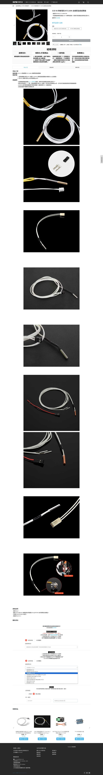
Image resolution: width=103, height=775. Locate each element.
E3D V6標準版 (32, 81)
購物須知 (39, 754)
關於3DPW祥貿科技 (41, 750)
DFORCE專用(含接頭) (75, 28)
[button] (49, 25)
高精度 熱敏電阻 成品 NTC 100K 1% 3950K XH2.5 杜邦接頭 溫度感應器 (24, 732)
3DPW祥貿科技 (16, 772)
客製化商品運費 (54, 635)
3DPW (26, 772)
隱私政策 (54, 752)
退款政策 (39, 756)
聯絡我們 (39, 752)
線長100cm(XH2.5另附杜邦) (60, 28)
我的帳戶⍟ (54, 750)
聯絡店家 (71, 40)
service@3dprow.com (19, 759)
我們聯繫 (54, 627)
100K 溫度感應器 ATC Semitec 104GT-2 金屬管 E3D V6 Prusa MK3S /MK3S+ (42, 732)
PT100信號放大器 (79, 731)
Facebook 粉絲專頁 (72, 746)
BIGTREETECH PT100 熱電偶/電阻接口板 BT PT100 (61, 732)
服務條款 (54, 754)
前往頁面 (58, 18)
